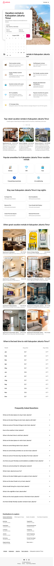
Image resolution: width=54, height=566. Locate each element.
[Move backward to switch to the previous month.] (7, 35)
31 (10, 55)
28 (21, 52)
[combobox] (17, 26)
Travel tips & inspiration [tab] (42, 517)
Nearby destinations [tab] (7, 517)
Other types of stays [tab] (19, 517)
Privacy (19, 563)
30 (7, 55)
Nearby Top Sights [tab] (30, 517)
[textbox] (11, 31)
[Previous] (24, 125)
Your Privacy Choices (31, 563)
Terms (23, 563)
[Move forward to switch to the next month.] (23, 35)
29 (23, 52)
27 (18, 52)
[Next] (29, 125)
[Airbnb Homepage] (6, 2)
